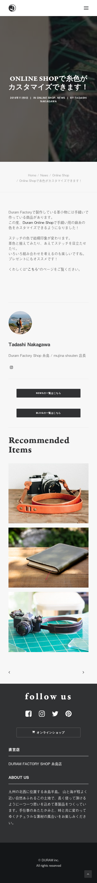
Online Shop (46, 97)
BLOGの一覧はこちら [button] (48, 413)
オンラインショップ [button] (51, 732)
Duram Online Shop (38, 222)
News (61, 97)
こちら (33, 269)
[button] (86, 8)
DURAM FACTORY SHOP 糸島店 (35, 763)
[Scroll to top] (88, 873)
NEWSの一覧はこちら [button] (48, 393)
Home (32, 175)
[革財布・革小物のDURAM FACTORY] (48, 8)
